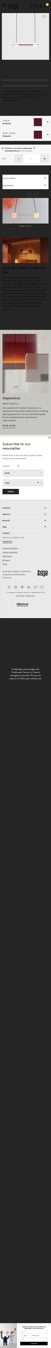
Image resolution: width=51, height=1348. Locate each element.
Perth (4, 564)
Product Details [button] (9, 178)
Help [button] (4, 527)
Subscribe (34, 1343)
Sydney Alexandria (10, 548)
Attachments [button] (7, 185)
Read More (9, 314)
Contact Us (7, 541)
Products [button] (6, 508)
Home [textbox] (5, 466)
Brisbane (6, 560)
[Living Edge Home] (13, 6)
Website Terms (30, 596)
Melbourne (7, 556)
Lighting (5, 64)
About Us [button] (6, 514)
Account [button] (6, 520)
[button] (25, 122)
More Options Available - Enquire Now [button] (16, 170)
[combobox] (11, 466)
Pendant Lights (17, 64)
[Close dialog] (49, 1325)
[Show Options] (46, 1339)
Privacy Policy (20, 596)
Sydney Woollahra (10, 552)
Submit (11, 491)
